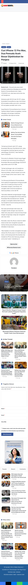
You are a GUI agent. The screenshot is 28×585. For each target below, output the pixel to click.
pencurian (14, 244)
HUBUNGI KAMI (20, 574)
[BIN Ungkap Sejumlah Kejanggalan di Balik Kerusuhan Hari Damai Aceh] (6, 476)
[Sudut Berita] (7, 5)
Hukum (7, 43)
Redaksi (5, 63)
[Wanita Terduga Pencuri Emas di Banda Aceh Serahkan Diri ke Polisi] (5, 125)
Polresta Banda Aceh (14, 247)
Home (3, 43)
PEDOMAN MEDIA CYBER (10, 574)
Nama (3, 408)
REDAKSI (18, 572)
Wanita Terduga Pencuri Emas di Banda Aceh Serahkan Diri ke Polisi (17, 125)
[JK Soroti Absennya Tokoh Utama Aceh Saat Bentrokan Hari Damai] (6, 493)
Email (3, 415)
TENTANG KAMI (11, 572)
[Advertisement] (14, 28)
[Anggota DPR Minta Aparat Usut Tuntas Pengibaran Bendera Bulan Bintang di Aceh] (6, 484)
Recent (13, 469)
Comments (23, 469)
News (8, 47)
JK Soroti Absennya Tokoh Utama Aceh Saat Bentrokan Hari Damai (18, 492)
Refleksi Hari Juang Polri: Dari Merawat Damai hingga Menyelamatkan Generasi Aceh (20, 373)
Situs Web (3, 421)
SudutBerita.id (5, 569)
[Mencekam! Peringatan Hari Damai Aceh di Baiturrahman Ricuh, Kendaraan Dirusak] (6, 500)
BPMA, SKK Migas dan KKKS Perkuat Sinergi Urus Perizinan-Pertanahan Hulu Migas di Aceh (7, 353)
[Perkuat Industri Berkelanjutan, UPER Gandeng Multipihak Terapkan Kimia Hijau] (7, 365)
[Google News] (14, 253)
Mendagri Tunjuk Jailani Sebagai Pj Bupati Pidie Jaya (14, 286)
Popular (4, 469)
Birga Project (23, 569)
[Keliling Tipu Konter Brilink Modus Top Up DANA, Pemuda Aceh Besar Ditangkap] (5, 134)
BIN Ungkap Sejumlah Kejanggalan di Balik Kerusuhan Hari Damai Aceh (18, 475)
